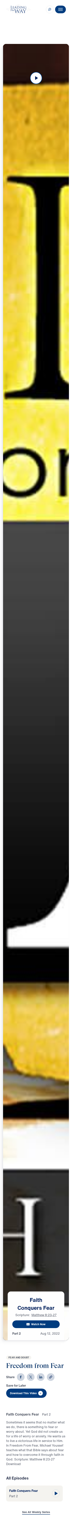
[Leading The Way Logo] (18, 9)
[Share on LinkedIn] (41, 1377)
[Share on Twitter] (31, 1377)
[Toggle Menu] (60, 9)
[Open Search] (50, 9)
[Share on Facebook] (21, 1377)
